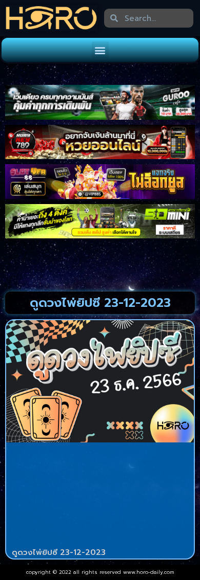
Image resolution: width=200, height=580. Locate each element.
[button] (100, 49)
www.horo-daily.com (148, 572)
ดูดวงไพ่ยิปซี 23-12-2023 (59, 552)
